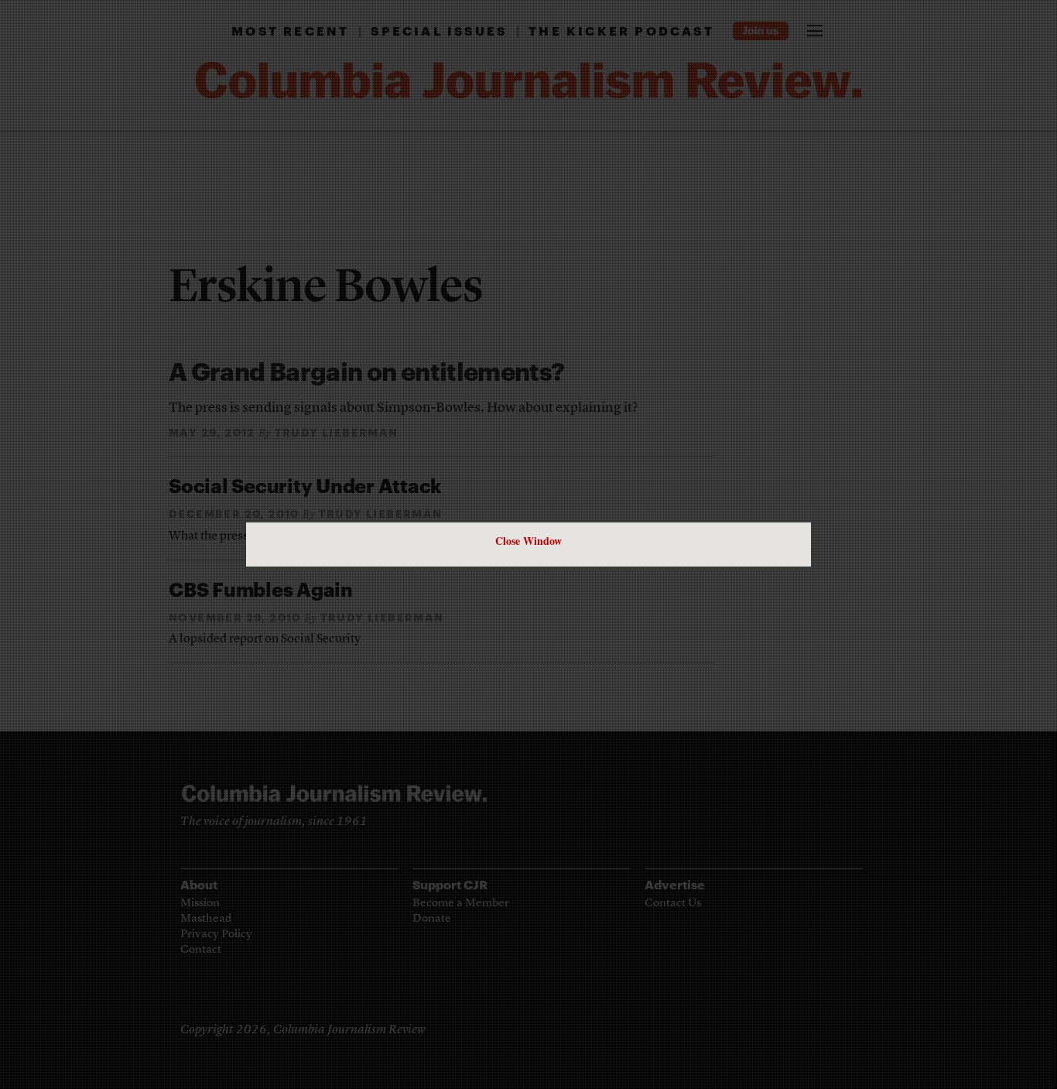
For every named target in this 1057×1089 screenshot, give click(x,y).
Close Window (528, 541)
